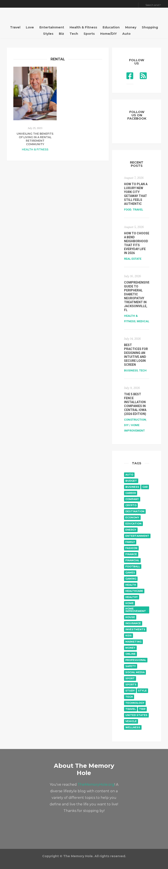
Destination (134, 511)
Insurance (133, 623)
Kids (128, 635)
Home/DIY (108, 34)
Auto (126, 34)
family (130, 541)
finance (131, 554)
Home (129, 603)
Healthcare (134, 590)
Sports (89, 34)
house (130, 617)
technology (134, 702)
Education (111, 27)
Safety (130, 666)
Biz (61, 34)
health (130, 584)
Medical (143, 321)
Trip (142, 709)
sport (130, 678)
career (130, 493)
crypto (130, 505)
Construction (135, 419)
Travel (15, 27)
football (132, 566)
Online (130, 653)
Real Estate (132, 258)
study (130, 690)
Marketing (133, 641)
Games (130, 572)
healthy (131, 597)
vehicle (131, 721)
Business (131, 370)
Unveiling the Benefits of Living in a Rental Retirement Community (35, 139)
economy (132, 517)
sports (130, 684)
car (145, 486)
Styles (48, 34)
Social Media (135, 672)
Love (30, 27)
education (133, 523)
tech (129, 696)
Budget (131, 480)
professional (135, 660)
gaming (130, 578)
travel (130, 709)
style (142, 690)
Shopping (150, 27)
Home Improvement (135, 610)
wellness (132, 727)
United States (136, 715)
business (132, 486)
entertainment (137, 535)
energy (130, 529)
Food (127, 209)
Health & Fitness (83, 27)
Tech (74, 34)
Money (130, 27)
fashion (131, 548)
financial (132, 560)
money (130, 647)
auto (129, 474)
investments (135, 629)
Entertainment (51, 27)
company (132, 499)
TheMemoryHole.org (96, 784)
